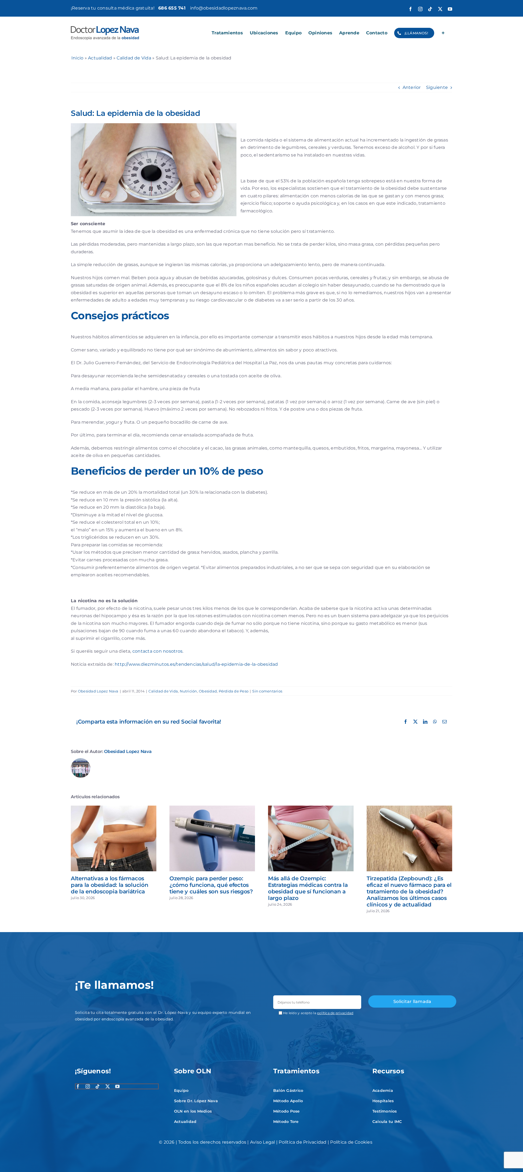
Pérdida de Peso (234, 691)
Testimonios (384, 1111)
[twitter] (107, 1086)
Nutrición (188, 691)
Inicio (77, 58)
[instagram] (88, 1086)
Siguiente (437, 87)
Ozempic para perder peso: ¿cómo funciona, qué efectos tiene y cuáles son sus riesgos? (211, 885)
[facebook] (78, 1086)
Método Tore (286, 1121)
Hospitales (383, 1100)
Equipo (181, 1090)
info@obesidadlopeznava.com (223, 8)
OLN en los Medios (193, 1111)
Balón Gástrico (288, 1090)
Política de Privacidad (302, 1142)
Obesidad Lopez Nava (98, 691)
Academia (382, 1090)
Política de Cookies (351, 1142)
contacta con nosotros (157, 651)
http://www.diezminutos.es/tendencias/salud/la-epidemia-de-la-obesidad (196, 664)
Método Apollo (288, 1100)
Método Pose (286, 1111)
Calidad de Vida (134, 58)
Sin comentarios (267, 691)
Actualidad (100, 58)
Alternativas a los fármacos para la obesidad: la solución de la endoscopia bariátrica (109, 885)
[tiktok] (97, 1086)
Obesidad (208, 691)
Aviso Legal (262, 1142)
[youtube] (117, 1086)
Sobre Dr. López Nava (196, 1100)
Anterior (412, 87)
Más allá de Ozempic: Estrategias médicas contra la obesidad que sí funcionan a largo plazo (308, 888)
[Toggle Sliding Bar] (443, 33)
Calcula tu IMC (387, 1121)
